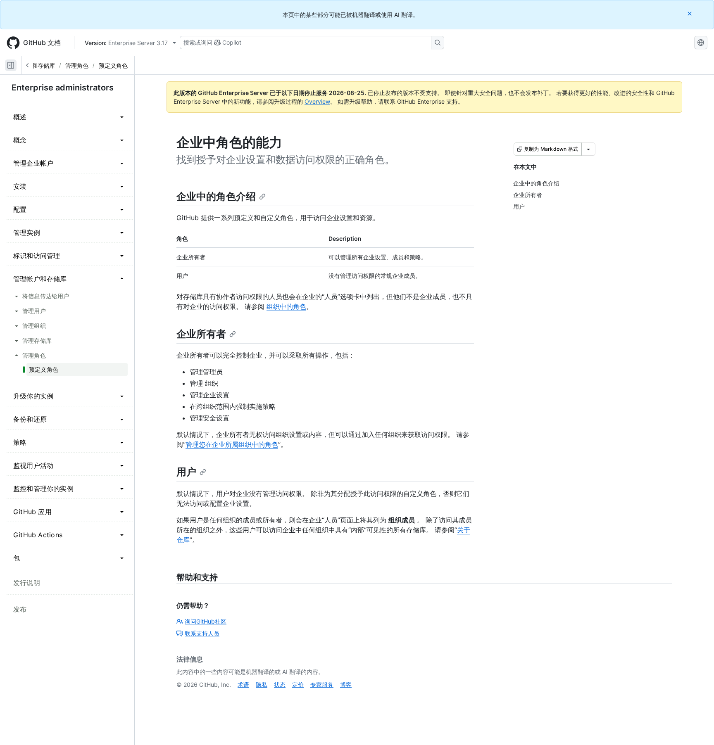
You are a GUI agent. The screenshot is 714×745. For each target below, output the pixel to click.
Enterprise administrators (63, 88)
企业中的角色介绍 (216, 196)
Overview (317, 101)
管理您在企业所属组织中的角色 (232, 444)
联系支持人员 (202, 633)
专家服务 (321, 684)
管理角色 (76, 65)
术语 (243, 684)
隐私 (261, 684)
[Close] (690, 13)
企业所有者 (201, 334)
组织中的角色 (286, 306)
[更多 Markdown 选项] (588, 149)
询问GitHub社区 (205, 621)
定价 (298, 684)
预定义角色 (113, 65)
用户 (186, 472)
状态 (280, 684)
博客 (346, 684)
